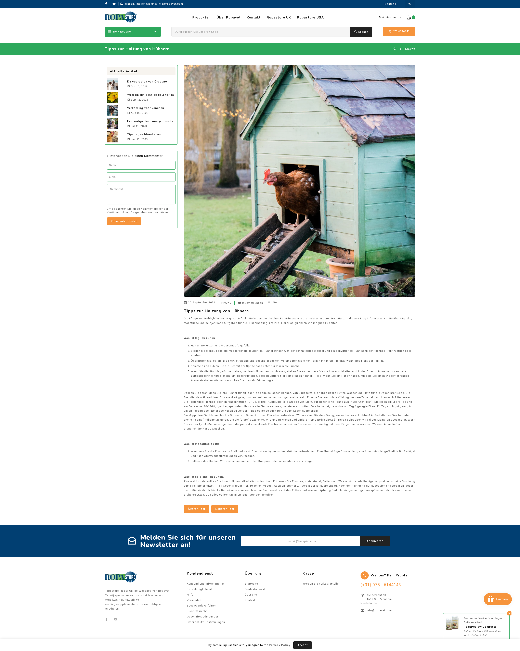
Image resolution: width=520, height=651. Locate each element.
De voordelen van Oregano (147, 82)
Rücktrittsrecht (197, 611)
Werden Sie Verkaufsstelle (321, 583)
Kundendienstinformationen (206, 583)
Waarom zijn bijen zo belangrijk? (150, 95)
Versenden (194, 600)
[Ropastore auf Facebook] (106, 619)
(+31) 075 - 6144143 (381, 584)
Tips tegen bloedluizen (144, 134)
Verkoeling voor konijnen (145, 108)
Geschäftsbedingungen (203, 616)
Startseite (251, 583)
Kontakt (250, 600)
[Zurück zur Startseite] (395, 48)
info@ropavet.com (379, 610)
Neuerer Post (224, 508)
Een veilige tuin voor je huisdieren (152, 121)
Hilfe (190, 594)
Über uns (251, 594)
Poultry (273, 302)
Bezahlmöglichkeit (199, 589)
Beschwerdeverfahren (201, 605)
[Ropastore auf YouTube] (115, 619)
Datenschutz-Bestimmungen (206, 622)
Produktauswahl (255, 589)
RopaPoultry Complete (480, 626)
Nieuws (410, 48)
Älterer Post (196, 508)
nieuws (226, 302)
